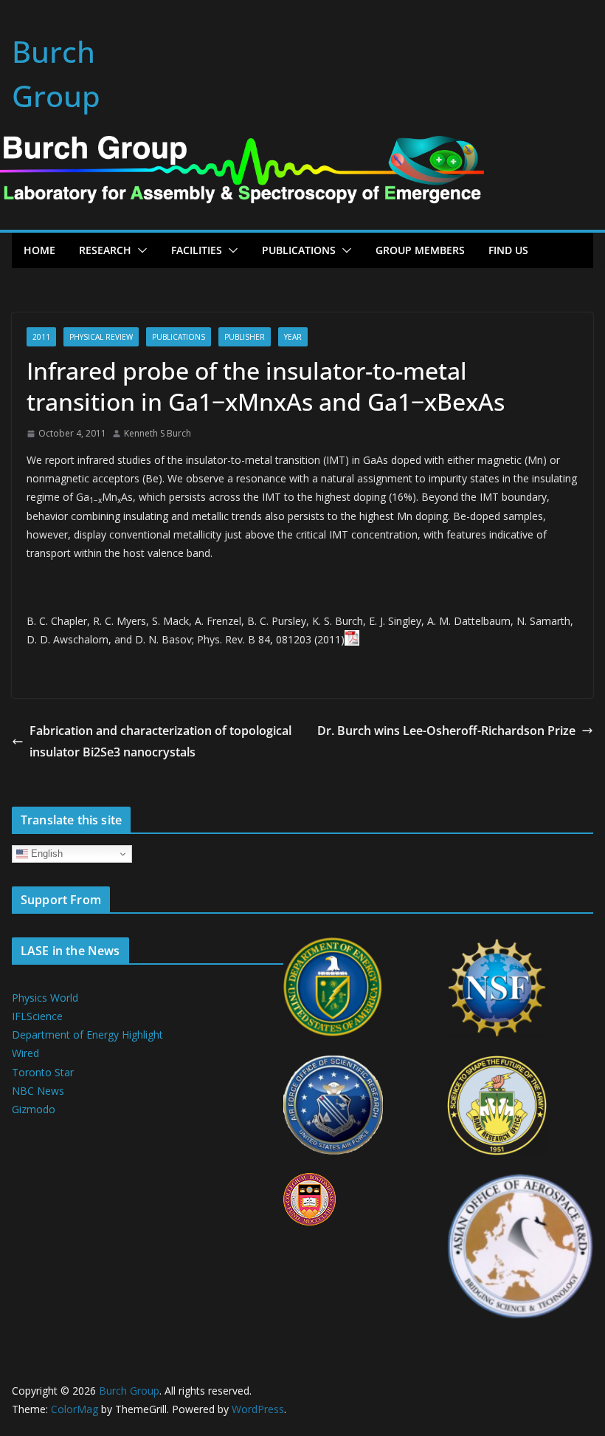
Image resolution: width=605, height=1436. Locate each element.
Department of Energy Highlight (87, 1035)
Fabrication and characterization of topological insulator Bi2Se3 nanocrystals (160, 741)
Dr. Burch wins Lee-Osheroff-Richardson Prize (446, 730)
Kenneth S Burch (157, 433)
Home (39, 250)
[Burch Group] (242, 146)
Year (293, 337)
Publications (299, 250)
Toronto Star (43, 1072)
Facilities (196, 250)
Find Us (508, 250)
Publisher (244, 337)
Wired (25, 1053)
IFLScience (37, 1016)
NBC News (38, 1091)
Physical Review (101, 337)
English (45, 853)
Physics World (45, 998)
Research (105, 250)
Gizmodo (33, 1109)
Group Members (420, 250)
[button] (139, 250)
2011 (41, 337)
